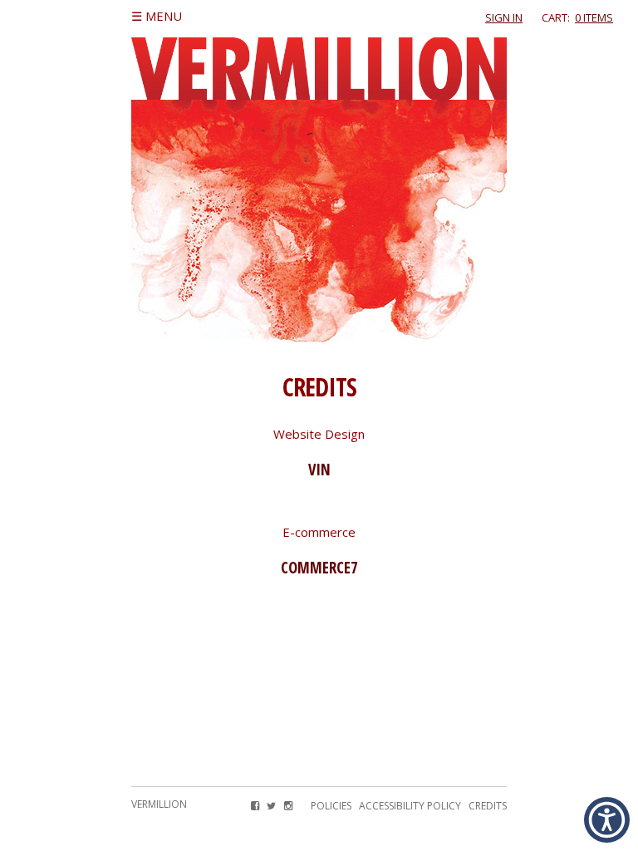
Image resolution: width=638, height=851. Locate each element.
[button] (607, 820)
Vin (319, 469)
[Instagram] (288, 806)
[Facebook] (255, 806)
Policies (331, 806)
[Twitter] (271, 806)
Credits (488, 806)
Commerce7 (319, 567)
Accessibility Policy (410, 806)
